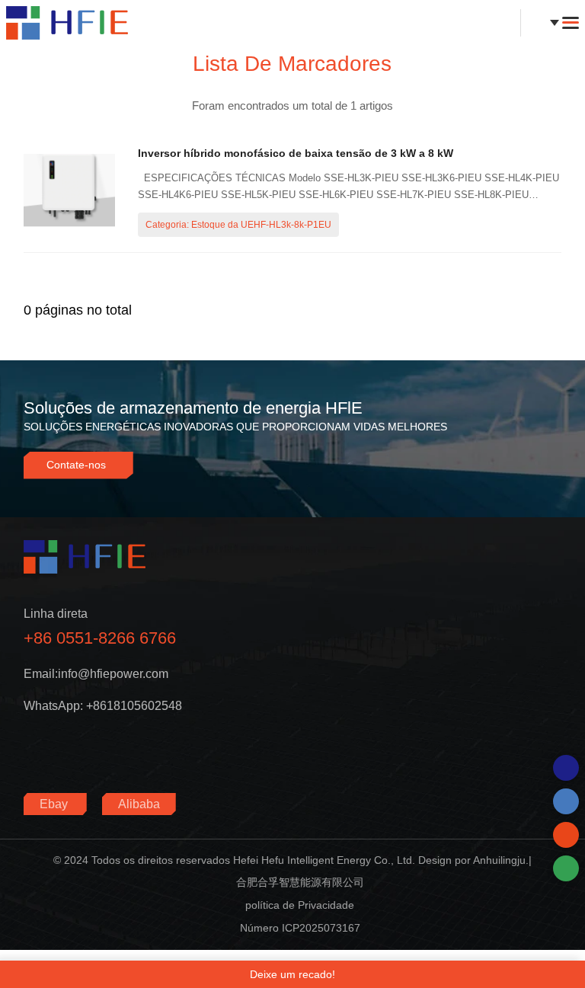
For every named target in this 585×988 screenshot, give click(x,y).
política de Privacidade (299, 905)
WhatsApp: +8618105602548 (103, 705)
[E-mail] (566, 835)
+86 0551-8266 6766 (100, 637)
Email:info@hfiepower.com (96, 673)
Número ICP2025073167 (300, 928)
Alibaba (139, 804)
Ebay (55, 804)
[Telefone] (566, 801)
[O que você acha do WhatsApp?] (566, 768)
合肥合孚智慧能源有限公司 (300, 882)
